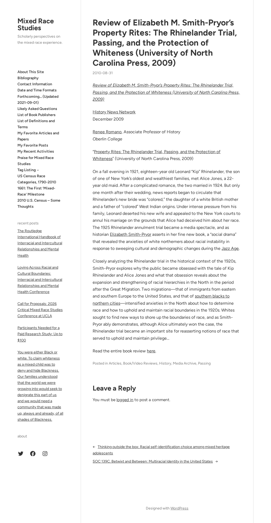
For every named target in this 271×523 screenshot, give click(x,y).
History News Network (114, 111)
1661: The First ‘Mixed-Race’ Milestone (36, 191)
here (151, 350)
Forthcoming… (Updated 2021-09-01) (37, 99)
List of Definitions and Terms (36, 124)
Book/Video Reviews (140, 363)
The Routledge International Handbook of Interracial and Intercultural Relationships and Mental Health (39, 243)
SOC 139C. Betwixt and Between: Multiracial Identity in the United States (153, 461)
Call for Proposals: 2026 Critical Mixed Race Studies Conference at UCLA (40, 310)
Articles (115, 363)
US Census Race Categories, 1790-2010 (36, 179)
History (165, 363)
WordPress (179, 508)
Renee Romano (107, 131)
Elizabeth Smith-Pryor (130, 234)
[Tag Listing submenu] (38, 170)
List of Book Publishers (36, 115)
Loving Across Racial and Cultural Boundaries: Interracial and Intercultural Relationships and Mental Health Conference (39, 279)
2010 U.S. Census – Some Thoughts (38, 203)
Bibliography (28, 78)
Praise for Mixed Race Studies (35, 161)
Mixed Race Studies (35, 24)
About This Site (30, 72)
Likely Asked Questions (37, 109)
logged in (124, 399)
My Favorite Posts (32, 145)
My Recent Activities (35, 151)
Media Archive (184, 363)
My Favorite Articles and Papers (38, 136)
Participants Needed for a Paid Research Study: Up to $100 (39, 334)
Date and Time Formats (37, 90)
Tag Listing (26, 170)
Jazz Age (230, 248)
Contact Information (34, 84)
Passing (204, 363)
